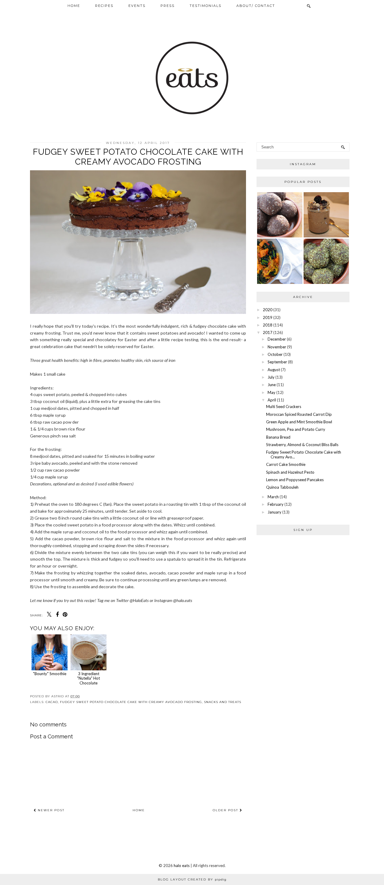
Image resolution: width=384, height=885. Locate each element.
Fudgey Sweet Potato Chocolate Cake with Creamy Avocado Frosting (131, 702)
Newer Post (50, 810)
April (272, 400)
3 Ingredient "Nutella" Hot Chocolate (88, 678)
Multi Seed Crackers (283, 406)
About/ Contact (255, 6)
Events (137, 6)
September (277, 361)
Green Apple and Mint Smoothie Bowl (299, 421)
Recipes (104, 6)
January (274, 512)
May (271, 392)
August (274, 369)
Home (74, 6)
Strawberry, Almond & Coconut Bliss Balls (302, 444)
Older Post (226, 810)
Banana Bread (278, 437)
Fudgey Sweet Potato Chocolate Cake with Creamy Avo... (303, 454)
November (277, 346)
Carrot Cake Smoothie (285, 464)
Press (167, 6)
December (277, 339)
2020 (267, 309)
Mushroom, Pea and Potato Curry (295, 429)
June (272, 384)
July (271, 377)
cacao (52, 702)
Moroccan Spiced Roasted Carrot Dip (299, 414)
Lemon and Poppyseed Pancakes (295, 479)
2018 (267, 325)
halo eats (182, 865)
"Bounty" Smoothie (49, 673)
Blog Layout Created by (192, 879)
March (273, 496)
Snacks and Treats (222, 702)
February (276, 504)
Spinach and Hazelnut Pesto (290, 472)
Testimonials (205, 6)
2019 (267, 317)
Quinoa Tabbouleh (282, 487)
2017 (267, 332)
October (275, 354)
